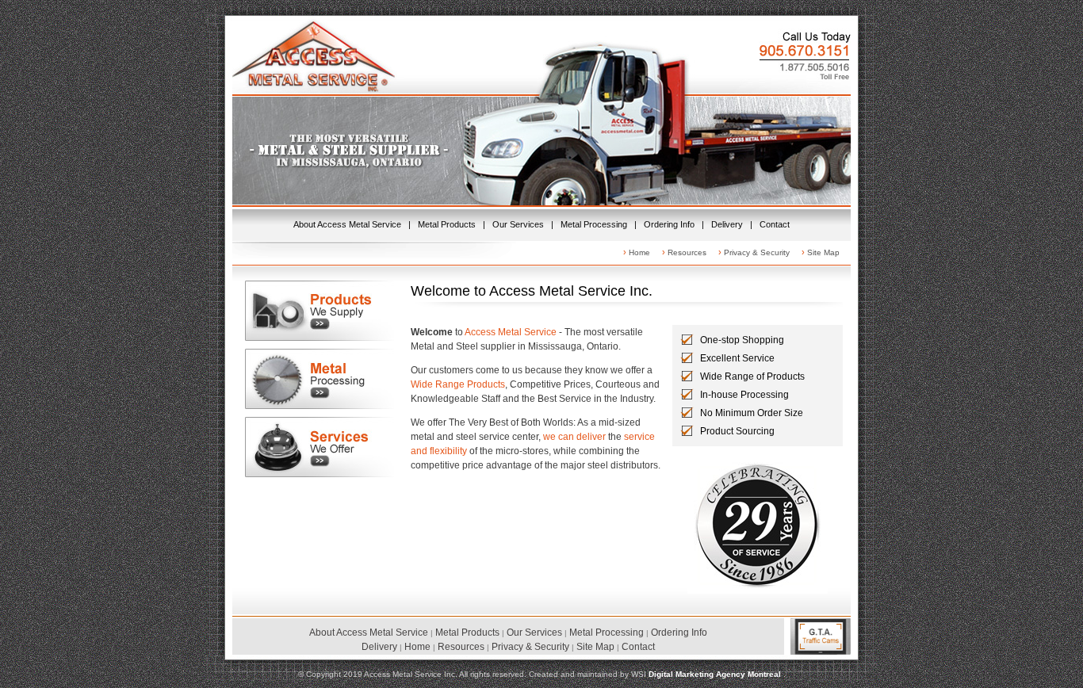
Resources (687, 252)
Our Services (518, 224)
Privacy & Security (757, 252)
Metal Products (447, 224)
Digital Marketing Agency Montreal (716, 674)
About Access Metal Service (347, 224)
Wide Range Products (458, 384)
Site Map (823, 252)
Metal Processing (594, 224)
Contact (775, 224)
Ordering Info (669, 224)
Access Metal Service (511, 332)
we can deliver (574, 436)
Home (639, 252)
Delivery (727, 224)
